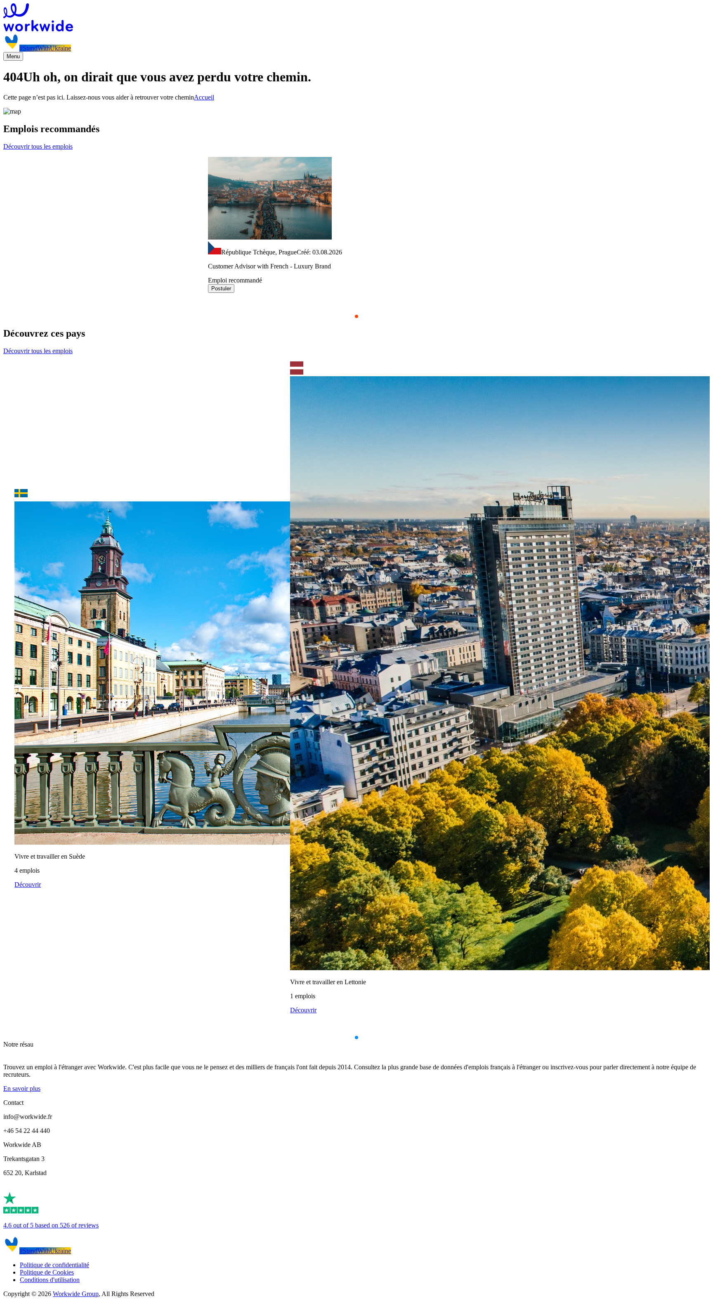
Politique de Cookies (47, 1272)
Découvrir (27, 884)
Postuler (221, 288)
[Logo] (356, 18)
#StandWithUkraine (45, 48)
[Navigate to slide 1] (356, 316)
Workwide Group (76, 1293)
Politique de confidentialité (54, 1264)
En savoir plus (21, 1088)
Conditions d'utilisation (50, 1279)
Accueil (204, 97)
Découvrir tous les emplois (38, 146)
